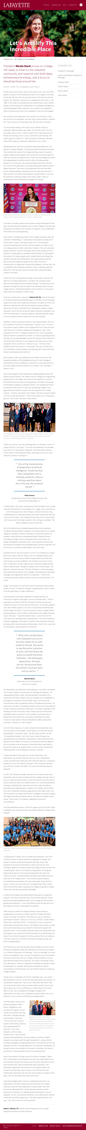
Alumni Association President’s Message (70, 76)
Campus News (63, 82)
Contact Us (73, 5)
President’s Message (66, 71)
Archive (46, 5)
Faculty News (63, 91)
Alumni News (63, 86)
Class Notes (62, 95)
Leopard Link (56, 5)
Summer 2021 (8, 59)
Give (64, 5)
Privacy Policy (55, 1126)
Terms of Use (43, 1126)
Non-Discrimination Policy (72, 1126)
